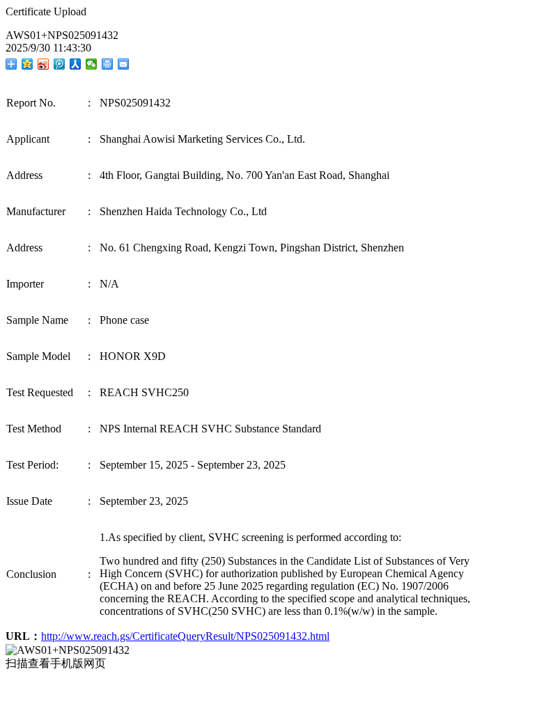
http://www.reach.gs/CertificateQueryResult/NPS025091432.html (185, 636)
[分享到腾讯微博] (59, 64)
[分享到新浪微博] (43, 64)
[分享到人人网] (76, 64)
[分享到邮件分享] (124, 64)
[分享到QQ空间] (27, 64)
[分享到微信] (92, 64)
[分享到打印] (108, 64)
